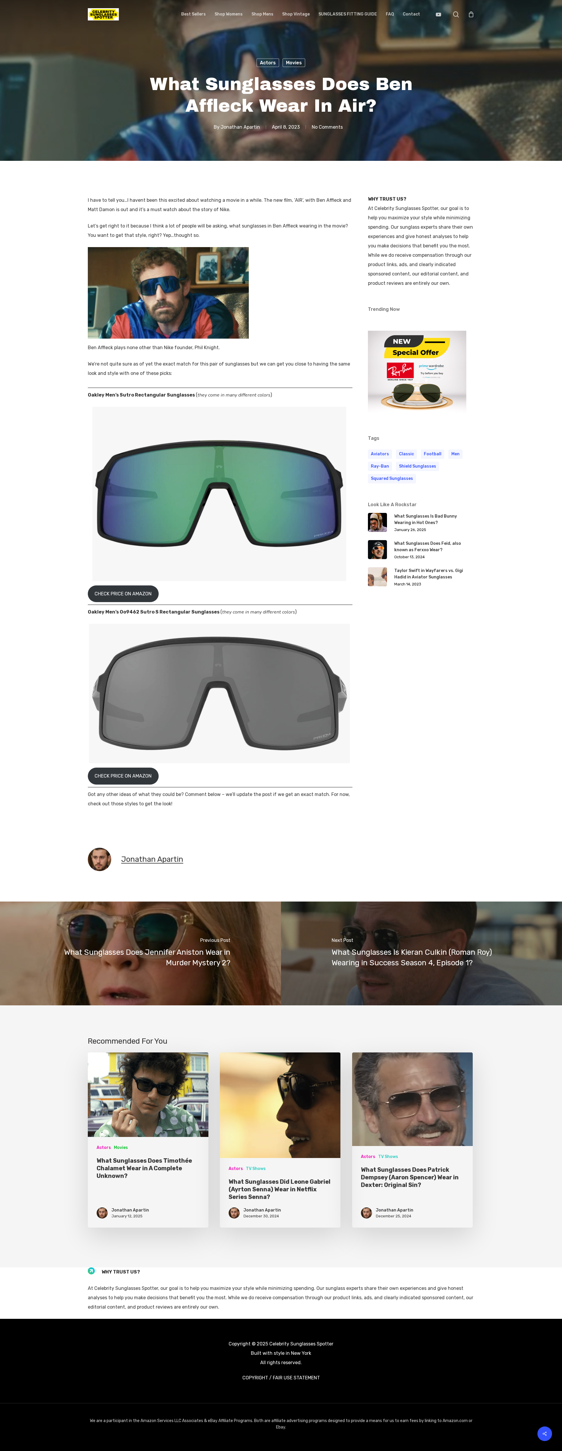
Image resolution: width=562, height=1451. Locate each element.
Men (455, 454)
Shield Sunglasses (417, 466)
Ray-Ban (380, 466)
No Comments (327, 127)
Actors (268, 63)
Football (432, 454)
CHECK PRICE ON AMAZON (123, 594)
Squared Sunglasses (392, 478)
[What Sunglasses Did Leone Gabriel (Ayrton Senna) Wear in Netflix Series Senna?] (280, 1140)
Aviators (380, 454)
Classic (406, 454)
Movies (294, 63)
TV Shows (256, 1168)
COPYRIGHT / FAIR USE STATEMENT (281, 1378)
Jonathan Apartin (240, 127)
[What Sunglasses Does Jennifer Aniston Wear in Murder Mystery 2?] (140, 953)
